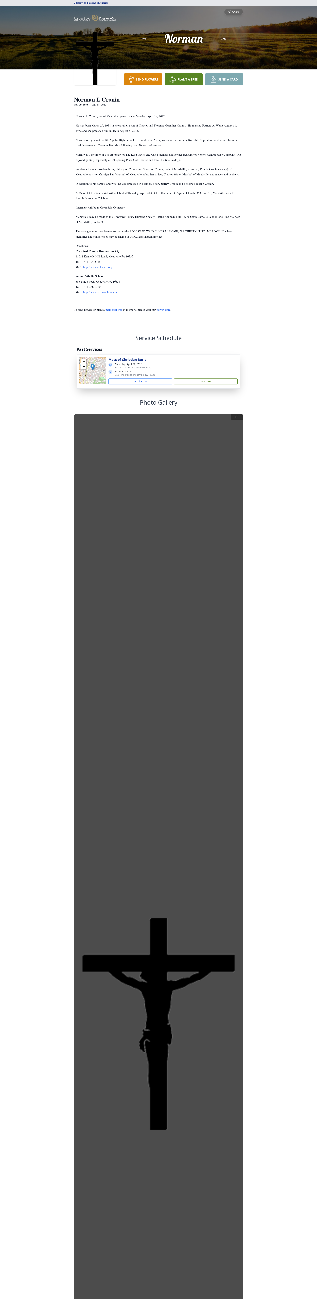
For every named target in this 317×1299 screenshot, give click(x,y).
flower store (163, 310)
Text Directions (140, 381)
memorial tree (114, 310)
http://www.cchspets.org (97, 267)
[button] (93, 367)
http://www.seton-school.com (100, 292)
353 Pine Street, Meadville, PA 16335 (135, 374)
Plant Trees (206, 381)
